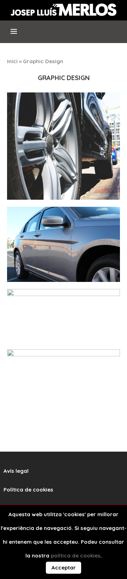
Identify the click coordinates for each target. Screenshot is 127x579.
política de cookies (76, 555)
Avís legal (16, 471)
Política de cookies (28, 489)
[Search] (116, 35)
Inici (12, 61)
